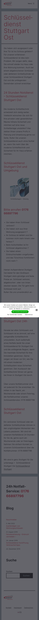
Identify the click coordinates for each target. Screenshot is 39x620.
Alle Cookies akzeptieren (20, 311)
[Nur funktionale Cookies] (37, 310)
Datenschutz (29, 314)
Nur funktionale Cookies (14, 314)
